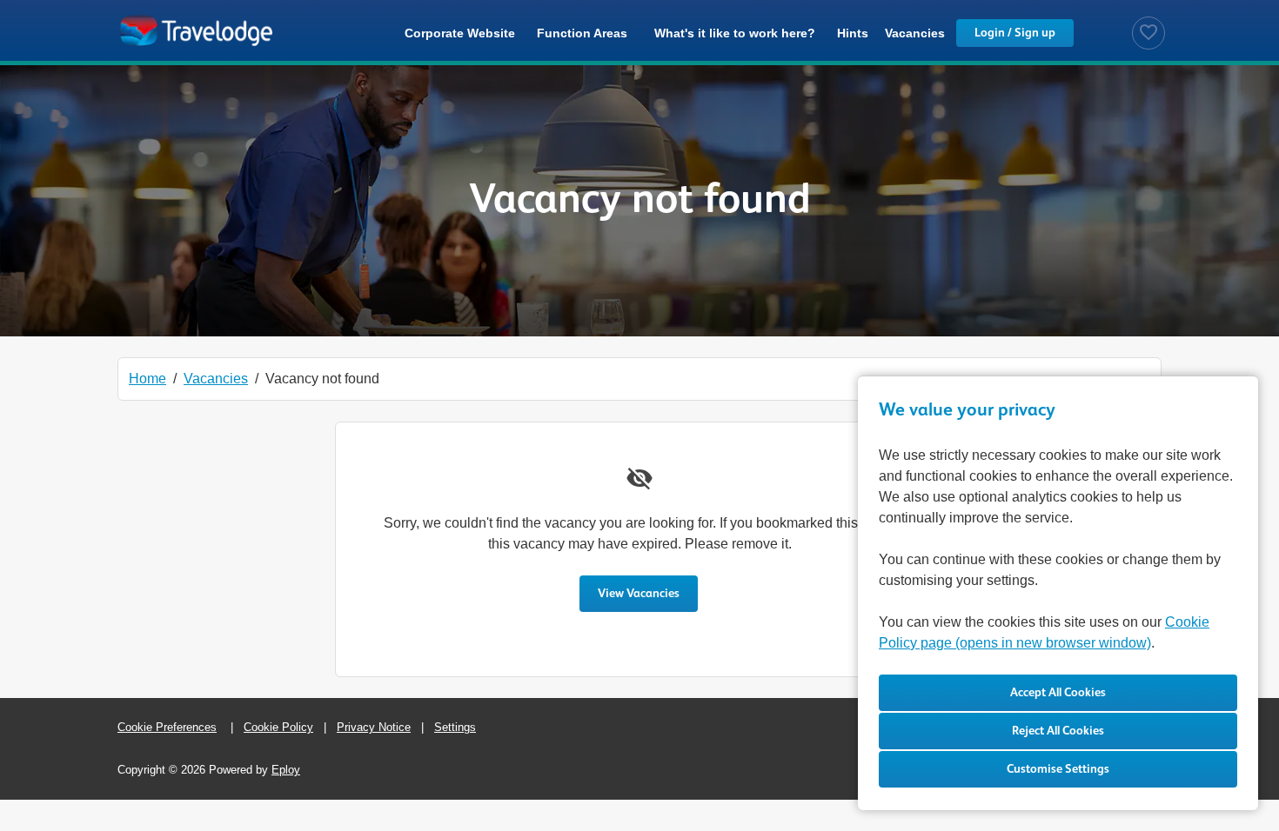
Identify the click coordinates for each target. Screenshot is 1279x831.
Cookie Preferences (167, 727)
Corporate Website (460, 33)
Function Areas (582, 33)
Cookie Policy (278, 727)
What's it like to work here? (734, 33)
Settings (455, 727)
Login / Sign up (1014, 33)
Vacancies (915, 33)
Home (147, 378)
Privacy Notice (374, 727)
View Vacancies (639, 594)
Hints (852, 33)
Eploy (285, 769)
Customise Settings (1058, 769)
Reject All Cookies (1058, 731)
